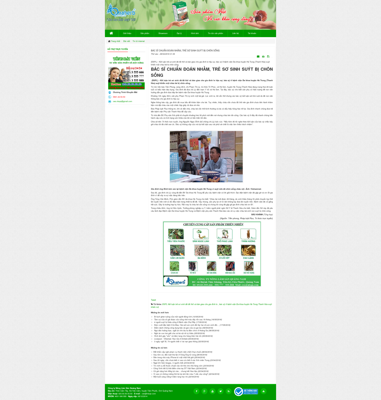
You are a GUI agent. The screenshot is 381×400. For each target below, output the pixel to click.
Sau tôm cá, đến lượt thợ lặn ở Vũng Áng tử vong (174, 354)
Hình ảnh (195, 33)
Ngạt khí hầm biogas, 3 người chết (168, 362)
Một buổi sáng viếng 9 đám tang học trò (170, 376)
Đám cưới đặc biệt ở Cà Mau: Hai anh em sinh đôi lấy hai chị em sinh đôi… (186, 325)
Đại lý (179, 33)
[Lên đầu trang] (264, 391)
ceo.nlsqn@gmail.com (122, 101)
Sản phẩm (144, 33)
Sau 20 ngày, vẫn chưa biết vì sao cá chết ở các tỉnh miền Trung (181, 360)
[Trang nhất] (111, 33)
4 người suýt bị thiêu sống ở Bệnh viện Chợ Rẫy (174, 322)
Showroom (163, 33)
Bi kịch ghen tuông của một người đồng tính (173, 316)
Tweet (153, 299)
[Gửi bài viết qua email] (258, 56)
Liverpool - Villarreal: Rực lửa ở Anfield (170, 338)
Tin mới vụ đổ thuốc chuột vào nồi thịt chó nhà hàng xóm (178, 365)
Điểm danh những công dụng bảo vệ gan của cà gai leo (178, 327)
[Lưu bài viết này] (268, 56)
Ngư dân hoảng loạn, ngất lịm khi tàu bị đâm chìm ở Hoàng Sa (181, 330)
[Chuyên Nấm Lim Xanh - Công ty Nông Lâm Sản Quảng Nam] (121, 11)
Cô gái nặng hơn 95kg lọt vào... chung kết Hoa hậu (175, 371)
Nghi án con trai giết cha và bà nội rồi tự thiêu (173, 333)
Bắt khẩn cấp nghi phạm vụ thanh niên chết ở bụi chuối (177, 351)
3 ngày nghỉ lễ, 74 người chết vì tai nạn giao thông (175, 341)
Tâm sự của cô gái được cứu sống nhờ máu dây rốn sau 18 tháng (182, 319)
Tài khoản (252, 33)
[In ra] (263, 56)
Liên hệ (235, 33)
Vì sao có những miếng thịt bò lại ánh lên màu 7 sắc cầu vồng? (180, 374)
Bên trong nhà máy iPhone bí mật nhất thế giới (173, 357)
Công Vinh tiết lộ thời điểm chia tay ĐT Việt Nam (174, 368)
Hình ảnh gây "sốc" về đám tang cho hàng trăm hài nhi (177, 335)
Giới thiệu (127, 33)
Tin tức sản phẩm (215, 33)
